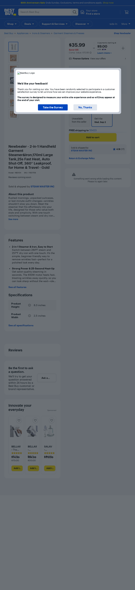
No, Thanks (85, 107)
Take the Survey (53, 107)
